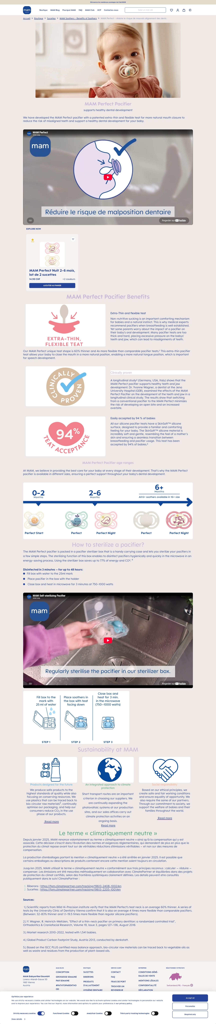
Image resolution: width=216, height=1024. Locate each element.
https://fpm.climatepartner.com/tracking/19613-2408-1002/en (80, 886)
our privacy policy (124, 1003)
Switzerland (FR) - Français (178, 985)
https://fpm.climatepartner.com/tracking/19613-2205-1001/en (80, 889)
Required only (190, 1014)
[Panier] (183, 10)
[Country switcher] (190, 10)
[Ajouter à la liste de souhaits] (73, 239)
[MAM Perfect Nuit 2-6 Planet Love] (52, 254)
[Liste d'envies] (171, 10)
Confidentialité (147, 985)
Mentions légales (148, 980)
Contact (116, 972)
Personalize (190, 1006)
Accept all (190, 998)
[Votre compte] (177, 10)
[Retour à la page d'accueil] (27, 10)
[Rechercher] (163, 10)
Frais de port (118, 981)
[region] (108, 259)
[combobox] (145, 10)
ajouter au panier (52, 285)
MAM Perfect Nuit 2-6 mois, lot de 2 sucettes (52, 272)
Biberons (88, 977)
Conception (62, 972)
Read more (51, 821)
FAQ (113, 977)
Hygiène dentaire (92, 990)
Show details (17, 1019)
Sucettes (88, 972)
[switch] (74, 1013)
